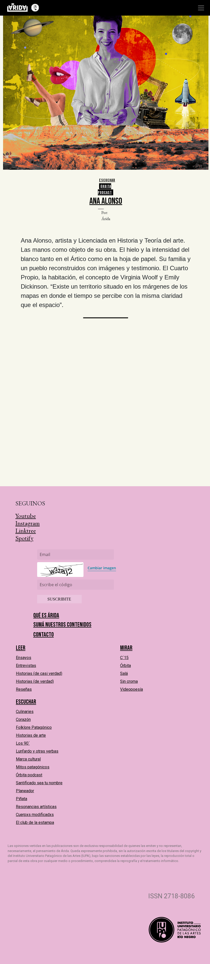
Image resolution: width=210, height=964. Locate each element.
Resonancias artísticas (36, 806)
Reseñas (24, 689)
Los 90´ (23, 743)
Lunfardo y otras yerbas (37, 751)
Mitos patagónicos (32, 767)
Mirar (126, 648)
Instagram (27, 523)
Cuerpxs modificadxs (35, 814)
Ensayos (23, 657)
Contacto (43, 634)
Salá (124, 673)
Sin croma (129, 681)
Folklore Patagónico (34, 727)
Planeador (25, 790)
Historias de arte (31, 735)
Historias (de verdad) (35, 681)
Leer (20, 648)
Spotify (24, 538)
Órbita (125, 665)
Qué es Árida (46, 615)
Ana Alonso (105, 201)
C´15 (124, 657)
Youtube (25, 516)
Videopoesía (131, 689)
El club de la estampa (35, 822)
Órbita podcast (105, 189)
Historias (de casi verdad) (39, 673)
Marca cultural (28, 759)
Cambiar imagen (102, 567)
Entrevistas (26, 665)
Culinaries (25, 711)
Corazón (23, 719)
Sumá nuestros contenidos (62, 624)
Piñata (21, 798)
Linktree (25, 531)
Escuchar (107, 180)
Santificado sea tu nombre (39, 782)
